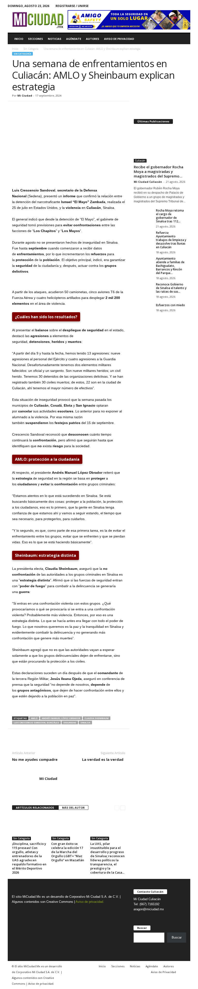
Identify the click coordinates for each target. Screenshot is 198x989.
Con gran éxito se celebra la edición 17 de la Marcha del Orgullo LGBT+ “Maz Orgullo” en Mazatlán (67, 851)
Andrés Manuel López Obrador (61, 718)
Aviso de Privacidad (119, 39)
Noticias (54, 39)
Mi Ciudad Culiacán (148, 182)
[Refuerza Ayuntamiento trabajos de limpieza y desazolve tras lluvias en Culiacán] (143, 238)
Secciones (35, 39)
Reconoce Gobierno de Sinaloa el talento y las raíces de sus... (171, 288)
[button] (183, 39)
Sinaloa (85, 722)
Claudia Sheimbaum (97, 718)
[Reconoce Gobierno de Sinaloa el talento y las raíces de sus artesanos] (143, 290)
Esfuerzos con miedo (170, 305)
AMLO (34, 718)
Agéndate (73, 39)
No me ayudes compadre (34, 759)
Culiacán (140, 160)
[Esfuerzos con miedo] (143, 310)
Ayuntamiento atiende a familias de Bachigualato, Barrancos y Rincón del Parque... (170, 265)
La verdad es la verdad (103, 759)
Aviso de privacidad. (90, 902)
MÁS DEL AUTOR (73, 807)
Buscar (177, 937)
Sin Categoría (30, 48)
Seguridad (69, 722)
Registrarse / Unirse (72, 6)
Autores (92, 39)
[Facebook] (179, 5)
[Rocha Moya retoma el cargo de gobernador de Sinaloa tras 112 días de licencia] (143, 216)
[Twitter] (187, 5)
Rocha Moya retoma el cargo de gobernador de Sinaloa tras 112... (170, 215)
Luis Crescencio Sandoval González (36, 722)
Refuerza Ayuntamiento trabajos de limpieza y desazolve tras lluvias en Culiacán (171, 240)
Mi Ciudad (24, 95)
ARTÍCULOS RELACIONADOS (35, 807)
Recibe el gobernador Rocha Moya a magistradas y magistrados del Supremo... (158, 171)
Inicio (18, 39)
